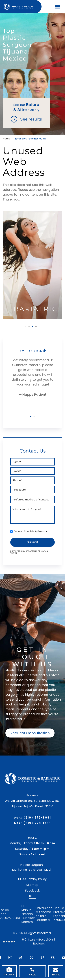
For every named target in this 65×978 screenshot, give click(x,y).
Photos (9, 974)
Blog (32, 896)
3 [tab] (32, 326)
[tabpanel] (32, 265)
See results (31, 119)
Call (32, 974)
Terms (13, 553)
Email (56, 974)
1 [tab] (25, 326)
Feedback (32, 891)
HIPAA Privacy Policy (32, 879)
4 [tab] (36, 326)
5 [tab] (39, 326)
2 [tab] (29, 326)
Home (6, 138)
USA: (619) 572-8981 (32, 817)
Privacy (42, 551)
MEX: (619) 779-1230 (32, 823)
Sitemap (32, 885)
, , (32, 803)
